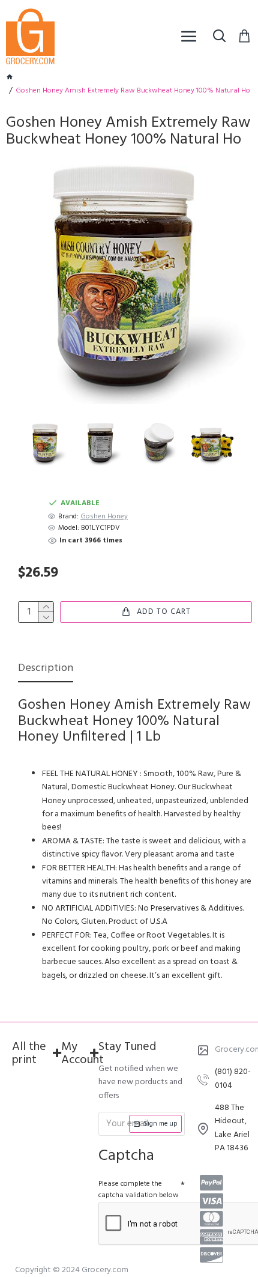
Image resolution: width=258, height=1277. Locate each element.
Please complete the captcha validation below (138, 1189)
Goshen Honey (104, 517)
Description (45, 669)
